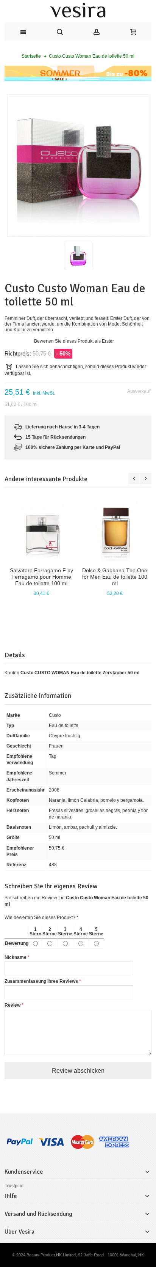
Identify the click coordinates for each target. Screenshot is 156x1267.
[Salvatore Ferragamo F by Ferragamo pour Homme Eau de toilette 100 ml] (41, 529)
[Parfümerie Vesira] (78, 11)
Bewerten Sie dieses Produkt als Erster (74, 341)
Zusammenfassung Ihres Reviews (41, 981)
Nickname (16, 957)
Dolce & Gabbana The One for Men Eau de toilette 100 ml (114, 576)
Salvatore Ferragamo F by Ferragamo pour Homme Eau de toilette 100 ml (41, 576)
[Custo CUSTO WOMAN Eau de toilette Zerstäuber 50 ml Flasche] (78, 256)
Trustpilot (14, 1185)
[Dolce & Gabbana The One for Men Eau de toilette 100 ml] (115, 529)
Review (12, 1005)
